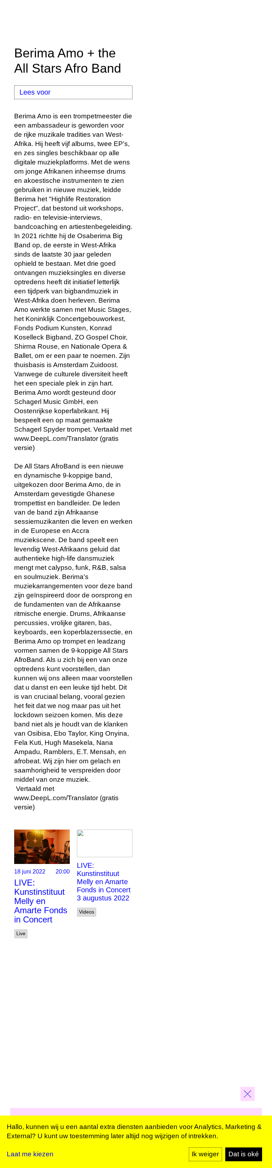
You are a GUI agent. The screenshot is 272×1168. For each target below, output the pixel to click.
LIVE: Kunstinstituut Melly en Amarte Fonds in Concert (40, 901)
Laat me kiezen (30, 1154)
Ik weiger (205, 1154)
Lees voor (35, 92)
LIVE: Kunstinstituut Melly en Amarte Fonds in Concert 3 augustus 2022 (104, 881)
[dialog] (136, 1142)
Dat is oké (243, 1154)
